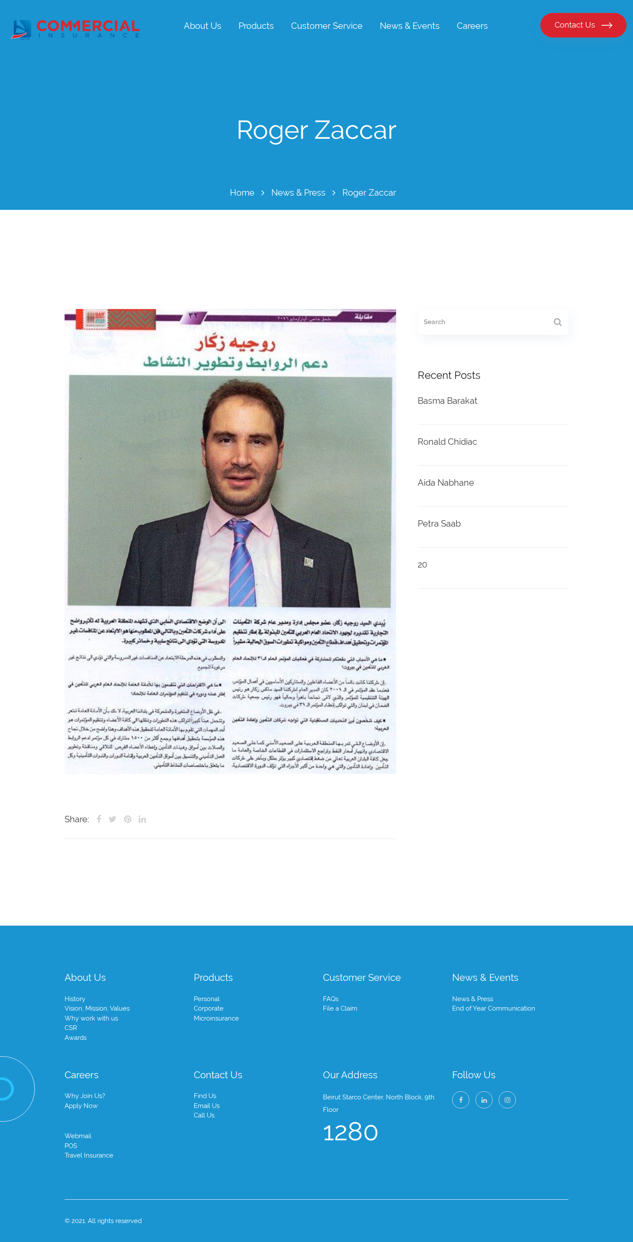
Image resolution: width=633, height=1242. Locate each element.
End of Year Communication (493, 1008)
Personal (207, 999)
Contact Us (576, 24)
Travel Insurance (89, 1155)
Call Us (204, 1115)
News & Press (298, 192)
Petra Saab (439, 523)
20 (422, 564)
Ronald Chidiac (447, 442)
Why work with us (91, 1018)
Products (256, 26)
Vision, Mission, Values (97, 1008)
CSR (71, 1028)
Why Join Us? (85, 1096)
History (75, 999)
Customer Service (327, 26)
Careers (472, 26)
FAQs (330, 999)
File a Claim (340, 1008)
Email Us (207, 1106)
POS (71, 1146)
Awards (76, 1038)
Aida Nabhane (446, 482)
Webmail (78, 1136)
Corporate (208, 1008)
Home (242, 192)
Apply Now (81, 1106)
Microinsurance (216, 1018)
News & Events (410, 26)
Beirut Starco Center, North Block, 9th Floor (378, 1103)
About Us (202, 26)
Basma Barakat (448, 401)
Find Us (205, 1096)
